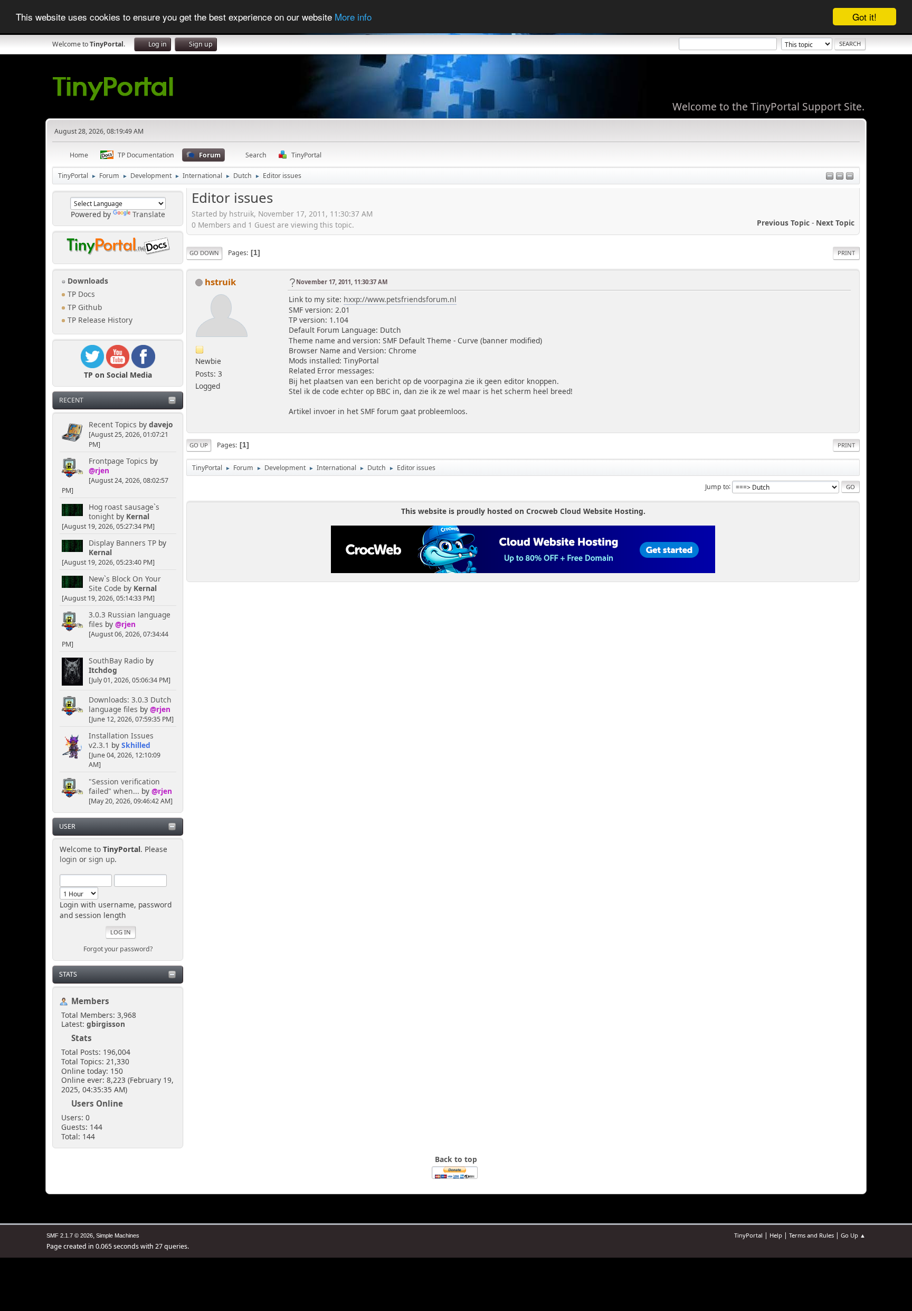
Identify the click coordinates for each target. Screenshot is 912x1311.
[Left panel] (829, 177)
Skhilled (135, 745)
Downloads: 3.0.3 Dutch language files (130, 704)
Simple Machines (117, 1235)
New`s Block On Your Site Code (125, 583)
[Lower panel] (839, 177)
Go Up (198, 445)
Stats (68, 974)
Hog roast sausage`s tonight (124, 511)
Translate (148, 214)
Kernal (137, 516)
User (67, 826)
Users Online (97, 1103)
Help (776, 1235)
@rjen (99, 470)
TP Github (83, 307)
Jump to (717, 486)
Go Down (204, 253)
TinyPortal (748, 1235)
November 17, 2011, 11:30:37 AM (341, 282)
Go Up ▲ (853, 1235)
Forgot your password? (118, 948)
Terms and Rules (811, 1235)
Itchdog (103, 670)
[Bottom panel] (850, 177)
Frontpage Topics (118, 461)
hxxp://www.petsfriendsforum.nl (400, 299)
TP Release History (98, 320)
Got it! (864, 16)
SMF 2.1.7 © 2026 (69, 1235)
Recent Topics (113, 424)
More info (353, 17)
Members (90, 1001)
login (68, 859)
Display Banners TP (122, 543)
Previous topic (783, 223)
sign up (102, 859)
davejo (161, 424)
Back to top (456, 1159)
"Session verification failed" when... (124, 786)
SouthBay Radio (116, 661)
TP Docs (80, 294)
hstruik (220, 282)
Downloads (86, 281)
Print (846, 253)
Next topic (835, 223)
